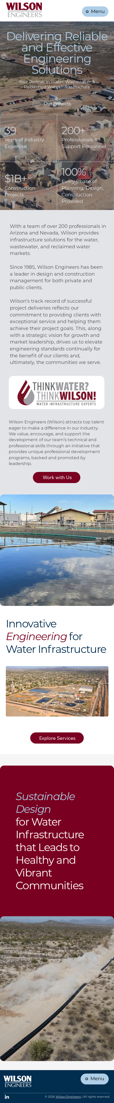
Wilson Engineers (68, 1096)
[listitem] (57, 694)
